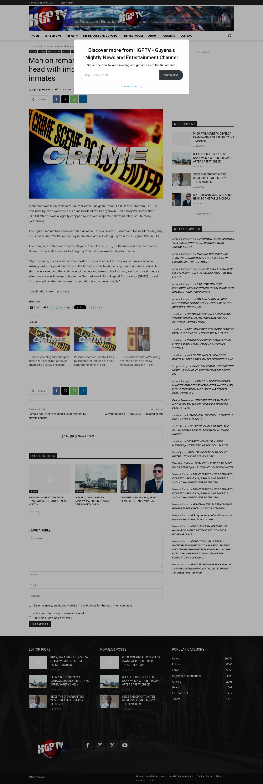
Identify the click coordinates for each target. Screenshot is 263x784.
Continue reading (131, 86)
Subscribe (171, 75)
